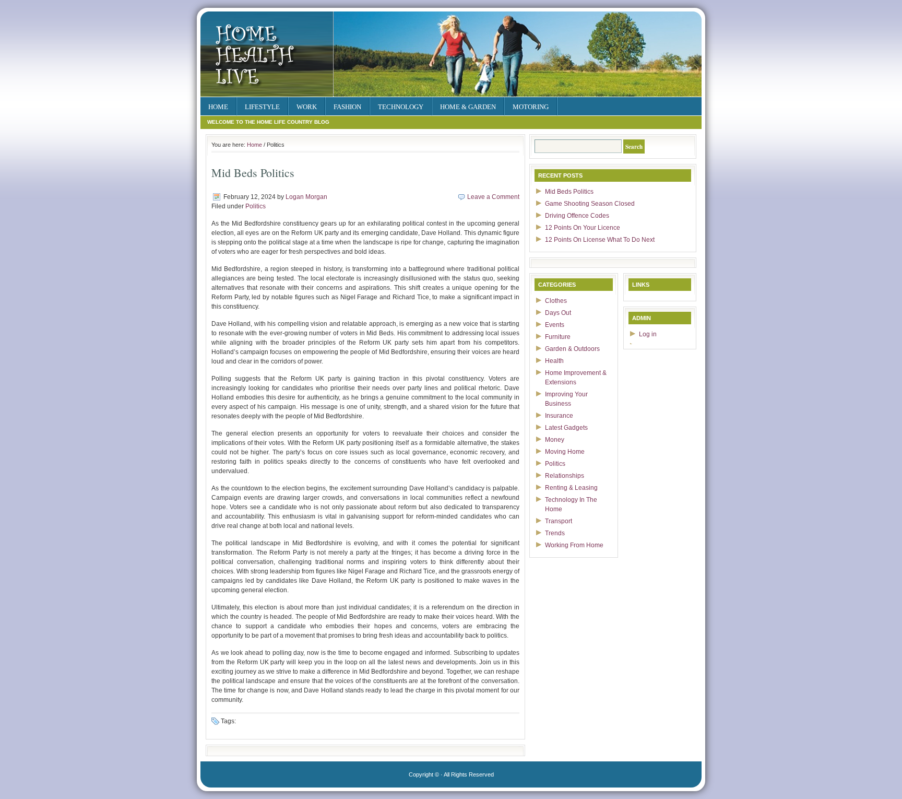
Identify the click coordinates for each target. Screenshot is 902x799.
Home (218, 107)
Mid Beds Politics (569, 191)
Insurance (559, 415)
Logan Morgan (306, 197)
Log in (648, 334)
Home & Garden (468, 107)
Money (554, 439)
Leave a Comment (493, 197)
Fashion (347, 107)
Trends (555, 533)
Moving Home (565, 451)
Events (554, 324)
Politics (255, 206)
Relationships (564, 475)
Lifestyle (262, 107)
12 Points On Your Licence (582, 227)
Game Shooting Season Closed (590, 203)
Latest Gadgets (566, 427)
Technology (400, 107)
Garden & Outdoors (572, 348)
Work (306, 107)
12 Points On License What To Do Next (600, 239)
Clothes (556, 300)
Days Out (558, 312)
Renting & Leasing (571, 487)
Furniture (558, 336)
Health (554, 361)
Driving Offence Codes (577, 215)
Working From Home (574, 545)
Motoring (531, 107)
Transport (558, 521)
